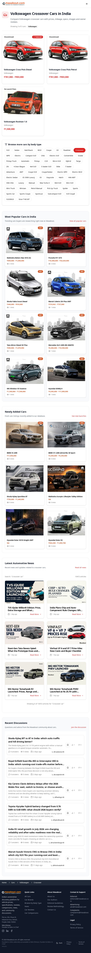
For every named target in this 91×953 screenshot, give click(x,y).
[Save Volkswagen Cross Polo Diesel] (41, 81)
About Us (51, 896)
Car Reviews (29, 910)
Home (4, 882)
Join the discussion (78, 727)
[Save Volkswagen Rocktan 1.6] (41, 133)
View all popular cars (78, 221)
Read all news (80, 567)
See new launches (79, 416)
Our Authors (52, 900)
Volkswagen (24, 882)
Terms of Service (76, 928)
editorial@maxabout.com (79, 900)
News (27, 906)
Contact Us (51, 910)
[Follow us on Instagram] (3, 931)
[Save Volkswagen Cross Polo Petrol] (86, 81)
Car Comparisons (31, 913)
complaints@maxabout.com (79, 913)
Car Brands (29, 900)
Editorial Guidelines (55, 903)
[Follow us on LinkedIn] (7, 931)
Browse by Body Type (33, 903)
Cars (13, 882)
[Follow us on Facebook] (11, 931)
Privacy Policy (75, 924)
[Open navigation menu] (86, 4)
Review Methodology (55, 906)
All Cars (28, 896)
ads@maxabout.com (78, 907)
